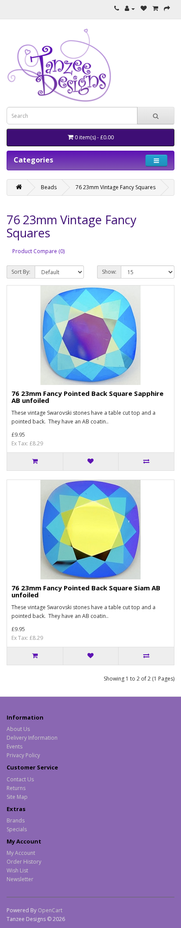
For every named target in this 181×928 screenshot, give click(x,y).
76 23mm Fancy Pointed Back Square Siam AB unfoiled (85, 591)
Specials (17, 829)
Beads (49, 187)
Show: (109, 271)
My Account (21, 853)
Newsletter (20, 879)
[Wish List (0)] (144, 8)
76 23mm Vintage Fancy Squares (116, 187)
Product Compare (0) (38, 251)
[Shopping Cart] (155, 8)
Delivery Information (32, 737)
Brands (16, 820)
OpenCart (50, 910)
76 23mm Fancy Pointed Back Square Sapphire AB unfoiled (87, 397)
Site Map (17, 797)
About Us (18, 729)
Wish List (17, 870)
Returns (16, 788)
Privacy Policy (23, 755)
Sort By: (20, 271)
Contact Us (20, 779)
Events (14, 746)
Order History (24, 861)
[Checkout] (167, 8)
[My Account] (130, 8)
